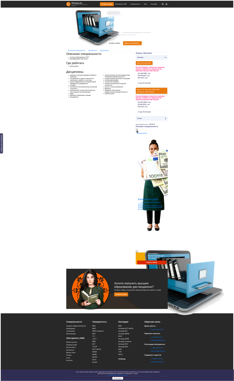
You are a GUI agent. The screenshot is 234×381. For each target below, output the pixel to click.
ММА (94, 341)
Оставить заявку (106, 4)
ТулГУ (94, 339)
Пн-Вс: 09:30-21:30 (157, 329)
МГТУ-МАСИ (96, 349)
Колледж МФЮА (123, 333)
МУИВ (94, 354)
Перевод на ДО (71, 345)
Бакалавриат (70, 328)
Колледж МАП (123, 346)
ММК (120, 326)
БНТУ (94, 359)
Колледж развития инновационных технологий (136, 32)
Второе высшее (71, 342)
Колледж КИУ (123, 331)
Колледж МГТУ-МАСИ (125, 328)
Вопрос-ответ (70, 352)
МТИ (94, 333)
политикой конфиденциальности (117, 375)
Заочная (140, 57)
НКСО (120, 354)
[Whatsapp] (149, 365)
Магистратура (71, 333)
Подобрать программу (1, 143)
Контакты (69, 360)
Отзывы (69, 355)
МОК (119, 349)
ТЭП (119, 352)
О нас (68, 358)
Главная (109, 32)
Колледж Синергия (124, 341)
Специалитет (70, 331)
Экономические (113, 12)
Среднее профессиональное (76, 326)
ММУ (94, 326)
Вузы (145, 4)
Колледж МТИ (123, 344)
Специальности (135, 4)
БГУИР (94, 362)
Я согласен (117, 378)
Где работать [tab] (92, 50)
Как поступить (71, 347)
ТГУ (93, 336)
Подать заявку (151, 262)
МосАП (94, 357)
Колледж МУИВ (123, 339)
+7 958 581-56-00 (156, 348)
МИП (94, 328)
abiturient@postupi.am (158, 340)
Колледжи (154, 4)
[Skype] (145, 365)
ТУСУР (94, 346)
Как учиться (70, 350)
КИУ (93, 344)
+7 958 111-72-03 (156, 337)
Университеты (99, 322)
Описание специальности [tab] (76, 50)
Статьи (122, 359)
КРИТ (120, 336)
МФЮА (94, 352)
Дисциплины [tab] (104, 50)
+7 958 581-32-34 (156, 358)
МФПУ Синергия (98, 331)
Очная (139, 118)
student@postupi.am (157, 362)
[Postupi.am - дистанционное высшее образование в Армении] (77, 4)
